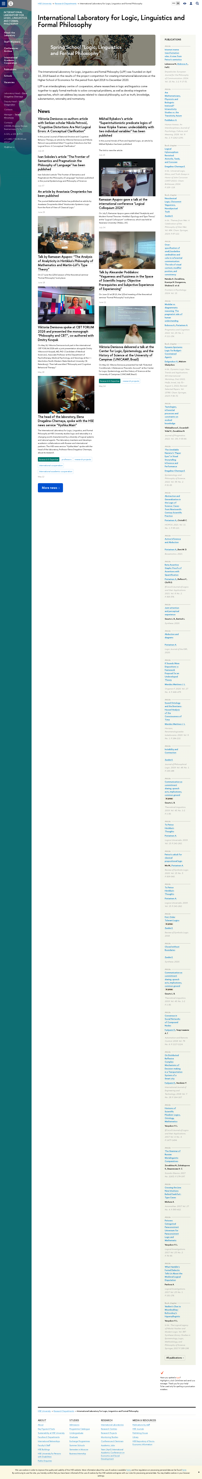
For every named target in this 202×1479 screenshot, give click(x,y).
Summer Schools (77, 1445)
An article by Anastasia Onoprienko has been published (65, 193)
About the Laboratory (9, 34)
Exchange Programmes (79, 1441)
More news (49, 488)
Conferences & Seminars (112, 1441)
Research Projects (109, 1433)
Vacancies (9, 82)
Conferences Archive (11, 49)
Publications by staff (141, 1424)
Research (107, 1420)
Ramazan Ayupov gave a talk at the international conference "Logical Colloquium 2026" (123, 203)
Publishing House (140, 1433)
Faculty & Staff (44, 1445)
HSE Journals (138, 1429)
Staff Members (12, 41)
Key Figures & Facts (46, 1429)
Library (135, 1437)
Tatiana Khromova (12, 116)
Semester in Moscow (78, 1449)
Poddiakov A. (171, 120)
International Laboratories (112, 1424)
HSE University (44, 1411)
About (42, 1420)
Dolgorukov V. (171, 361)
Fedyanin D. (170, 1029)
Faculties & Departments (48, 1437)
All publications (174, 1357)
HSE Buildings (44, 1449)
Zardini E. (169, 215)
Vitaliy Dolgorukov (14, 103)
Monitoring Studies (109, 1437)
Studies (74, 1420)
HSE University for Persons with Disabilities (49, 1455)
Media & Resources (144, 1420)
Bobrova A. (183, 63)
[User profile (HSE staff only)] (191, 3)
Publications (10, 69)
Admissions (74, 1424)
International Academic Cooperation (10, 60)
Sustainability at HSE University (51, 1433)
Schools (8, 75)
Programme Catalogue (79, 1429)
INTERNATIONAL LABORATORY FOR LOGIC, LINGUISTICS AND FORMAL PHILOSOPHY (15, 18)
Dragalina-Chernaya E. (175, 166)
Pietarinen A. (182, 325)
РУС (173, 3)
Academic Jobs (108, 1445)
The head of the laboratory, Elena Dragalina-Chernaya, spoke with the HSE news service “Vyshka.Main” (66, 421)
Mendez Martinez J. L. (175, 684)
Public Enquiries (45, 1460)
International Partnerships (49, 1441)
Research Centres (109, 1429)
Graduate (73, 1437)
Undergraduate (76, 1433)
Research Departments (64, 1411)
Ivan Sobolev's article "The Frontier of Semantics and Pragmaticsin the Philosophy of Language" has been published (63, 163)
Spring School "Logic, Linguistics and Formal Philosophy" (86, 50)
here (128, 1470)
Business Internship (77, 1453)
